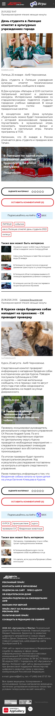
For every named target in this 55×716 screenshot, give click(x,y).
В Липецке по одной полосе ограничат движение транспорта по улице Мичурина (25, 161)
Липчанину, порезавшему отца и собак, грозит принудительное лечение (30, 542)
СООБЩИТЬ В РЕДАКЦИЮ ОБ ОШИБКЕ (23, 619)
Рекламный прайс (13, 582)
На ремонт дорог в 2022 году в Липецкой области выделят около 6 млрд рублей (31, 248)
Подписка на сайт (13, 590)
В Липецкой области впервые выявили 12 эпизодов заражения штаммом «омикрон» (32, 275)
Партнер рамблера (41, 702)
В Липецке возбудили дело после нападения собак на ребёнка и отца (29, 551)
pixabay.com (7, 69)
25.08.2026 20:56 (9, 300)
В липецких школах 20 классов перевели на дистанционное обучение (31, 284)
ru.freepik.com (8, 358)
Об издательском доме (16, 594)
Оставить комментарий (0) (27, 202)
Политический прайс (15, 615)
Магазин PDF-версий (14, 605)
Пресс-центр (34, 590)
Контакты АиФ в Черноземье (19, 586)
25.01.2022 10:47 (8, 11)
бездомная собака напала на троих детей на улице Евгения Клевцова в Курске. (25, 478)
